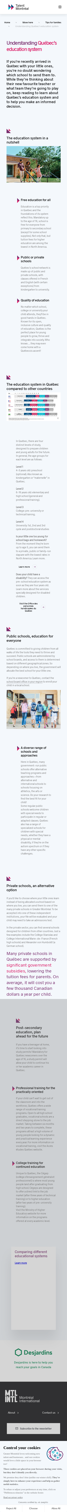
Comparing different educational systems (31, 1254)
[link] (18, 7)
